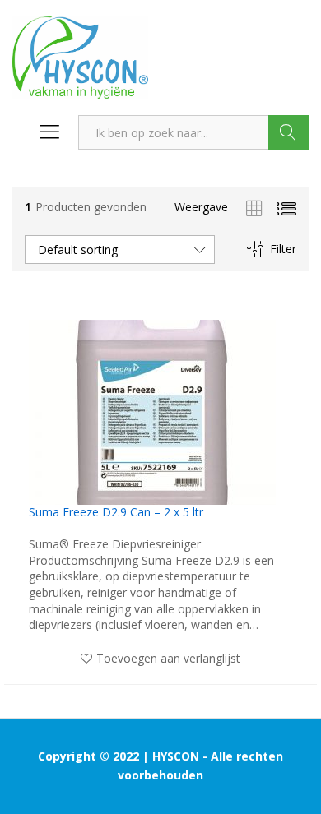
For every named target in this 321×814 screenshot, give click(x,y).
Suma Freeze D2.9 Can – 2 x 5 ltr (116, 512)
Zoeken (288, 132)
